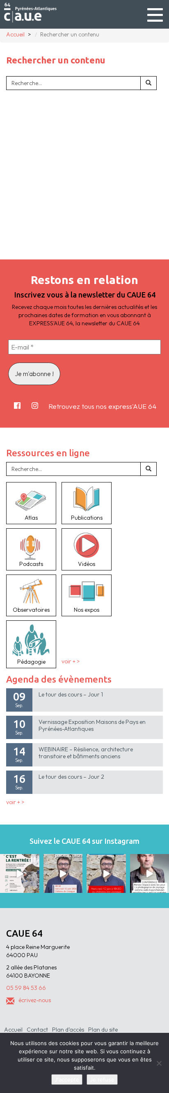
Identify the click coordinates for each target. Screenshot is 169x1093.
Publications (87, 517)
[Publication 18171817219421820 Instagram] (63, 873)
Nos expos (86, 609)
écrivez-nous (34, 1000)
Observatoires (31, 609)
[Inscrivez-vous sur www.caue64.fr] (106, 873)
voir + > (71, 661)
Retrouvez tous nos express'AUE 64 (102, 406)
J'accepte (67, 1079)
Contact (37, 1029)
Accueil (13, 1029)
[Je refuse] (159, 1063)
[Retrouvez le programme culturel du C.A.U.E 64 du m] (19, 873)
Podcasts (31, 564)
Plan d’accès (68, 1029)
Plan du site (103, 1029)
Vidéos (86, 564)
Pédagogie (31, 661)
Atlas (31, 517)
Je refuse (102, 1079)
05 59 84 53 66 (26, 988)
